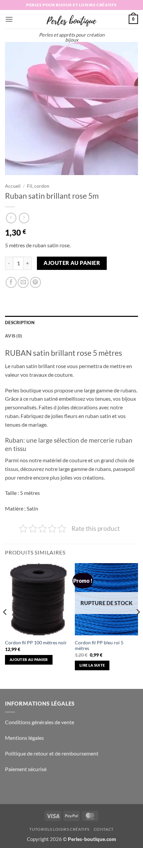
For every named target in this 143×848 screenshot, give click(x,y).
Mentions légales (24, 738)
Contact (104, 829)
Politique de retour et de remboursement (51, 753)
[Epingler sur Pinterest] (35, 282)
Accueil (13, 186)
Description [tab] (20, 322)
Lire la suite (92, 665)
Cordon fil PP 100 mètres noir (36, 642)
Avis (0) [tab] (13, 335)
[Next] (138, 625)
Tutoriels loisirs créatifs (59, 829)
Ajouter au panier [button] (29, 659)
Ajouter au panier (72, 263)
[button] (9, 19)
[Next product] (11, 218)
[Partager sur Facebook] (11, 282)
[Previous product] (24, 218)
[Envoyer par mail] (23, 282)
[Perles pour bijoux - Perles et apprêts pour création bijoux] (71, 19)
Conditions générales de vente (39, 722)
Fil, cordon (38, 186)
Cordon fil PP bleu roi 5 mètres (99, 645)
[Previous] (5, 625)
